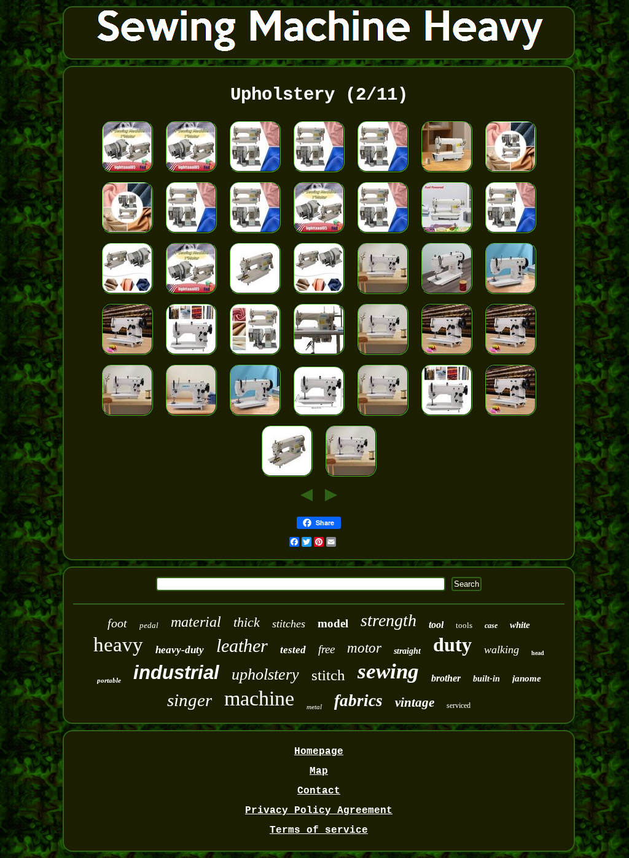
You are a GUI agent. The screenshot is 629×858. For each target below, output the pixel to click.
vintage (414, 702)
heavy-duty (179, 650)
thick (246, 622)
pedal (148, 625)
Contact (318, 790)
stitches (288, 624)
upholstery (265, 674)
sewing (388, 671)
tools (464, 625)
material (196, 622)
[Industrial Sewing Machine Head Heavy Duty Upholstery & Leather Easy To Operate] (446, 172)
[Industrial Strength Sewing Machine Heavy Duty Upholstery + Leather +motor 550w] (127, 172)
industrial (176, 672)
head (537, 652)
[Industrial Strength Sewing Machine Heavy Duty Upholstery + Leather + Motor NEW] (255, 172)
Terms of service (319, 830)
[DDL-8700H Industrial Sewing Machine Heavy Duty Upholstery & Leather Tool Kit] (446, 233)
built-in (486, 678)
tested (293, 650)
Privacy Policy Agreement (319, 810)
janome (526, 678)
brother (446, 678)
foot (117, 623)
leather (242, 645)
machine (259, 698)
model (333, 623)
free (326, 649)
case (491, 625)
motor (364, 648)
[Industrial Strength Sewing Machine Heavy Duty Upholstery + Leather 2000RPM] (510, 294)
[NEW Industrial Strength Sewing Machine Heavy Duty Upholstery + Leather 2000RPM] (255, 416)
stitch (328, 675)
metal (314, 706)
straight (407, 651)
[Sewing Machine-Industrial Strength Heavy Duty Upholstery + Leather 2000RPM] (319, 416)
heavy (118, 645)
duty (452, 645)
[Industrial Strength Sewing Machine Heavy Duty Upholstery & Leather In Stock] (383, 294)
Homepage (318, 751)
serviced (459, 705)
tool (436, 624)
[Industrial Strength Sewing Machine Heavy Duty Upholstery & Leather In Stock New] (446, 294)
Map (319, 771)
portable (109, 680)
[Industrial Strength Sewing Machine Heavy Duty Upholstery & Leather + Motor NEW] (319, 355)
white (520, 625)
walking (501, 649)
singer (189, 700)
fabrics (358, 700)
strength (388, 620)
